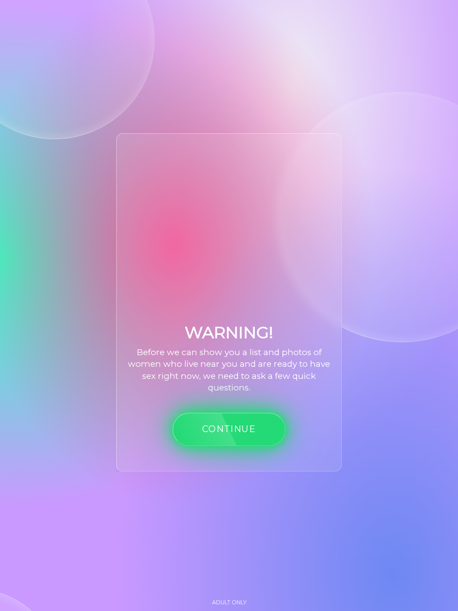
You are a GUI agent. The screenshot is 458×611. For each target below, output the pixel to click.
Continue (229, 429)
